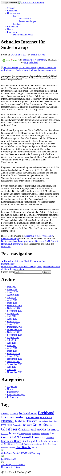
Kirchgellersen (25, 434)
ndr (2, 444)
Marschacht (53, 441)
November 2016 (14, 329)
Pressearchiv (25, 18)
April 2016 (12, 348)
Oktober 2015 (13, 361)
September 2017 (14, 310)
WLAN (34, 447)
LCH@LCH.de (8, 459)
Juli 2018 (11, 297)
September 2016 (14, 334)
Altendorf (5, 413)
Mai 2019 (11, 286)
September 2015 (14, 364)
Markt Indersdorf (40, 441)
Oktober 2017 (13, 308)
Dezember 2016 (14, 326)
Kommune (45, 434)
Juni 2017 (11, 316)
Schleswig (4, 447)
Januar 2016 (13, 356)
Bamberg (14, 413)
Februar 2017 (13, 321)
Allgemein (29, 236)
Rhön (45, 444)
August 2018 (13, 294)
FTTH (9, 425)
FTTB (3, 425)
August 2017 (13, 313)
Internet (14, 433)
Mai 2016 (11, 345)
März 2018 (12, 302)
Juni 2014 (11, 369)
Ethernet (41, 421)
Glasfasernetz (49, 429)
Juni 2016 (11, 343)
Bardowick (25, 413)
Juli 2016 (11, 340)
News (10, 29)
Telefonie (12, 447)
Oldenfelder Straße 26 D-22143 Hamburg (20, 453)
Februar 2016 (13, 353)
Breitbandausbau (9, 241)
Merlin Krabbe (38, 54)
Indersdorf (4, 434)
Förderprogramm (26, 241)
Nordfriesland (9, 444)
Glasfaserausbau (29, 429)
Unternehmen (13, 13)
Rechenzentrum (30, 444)
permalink (6, 246)
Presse (16, 16)
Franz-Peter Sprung (52, 421)
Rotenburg (52, 444)
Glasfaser (39, 241)
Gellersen (27, 425)
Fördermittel (18, 425)
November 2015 (14, 359)
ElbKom (20, 420)
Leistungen (12, 10)
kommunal (36, 434)
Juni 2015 (11, 367)
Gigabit (49, 425)
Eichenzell (7, 420)
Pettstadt (19, 444)
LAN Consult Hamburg (28, 437)
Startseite (11, 8)
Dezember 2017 (14, 305)
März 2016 (12, 351)
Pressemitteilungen (27, 21)
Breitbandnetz (32, 417)
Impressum (12, 32)
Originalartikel (31, 62)
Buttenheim (46, 417)
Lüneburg (27, 441)
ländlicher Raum (11, 440)
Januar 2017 (13, 324)
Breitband (46, 412)
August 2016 (13, 337)
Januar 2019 (13, 292)
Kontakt (17, 24)
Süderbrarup (17, 244)
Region (39, 444)
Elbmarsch (31, 420)
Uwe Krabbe (23, 447)
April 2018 (12, 300)
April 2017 (12, 318)
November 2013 (14, 372)
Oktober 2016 (13, 332)
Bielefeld (34, 413)
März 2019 (12, 289)
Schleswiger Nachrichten (34, 59)
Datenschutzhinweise (23, 34)
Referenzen (12, 26)
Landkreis (50, 437)
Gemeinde (40, 424)
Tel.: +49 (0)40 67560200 (13, 464)
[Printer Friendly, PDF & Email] (9, 60)
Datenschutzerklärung (11, 467)
